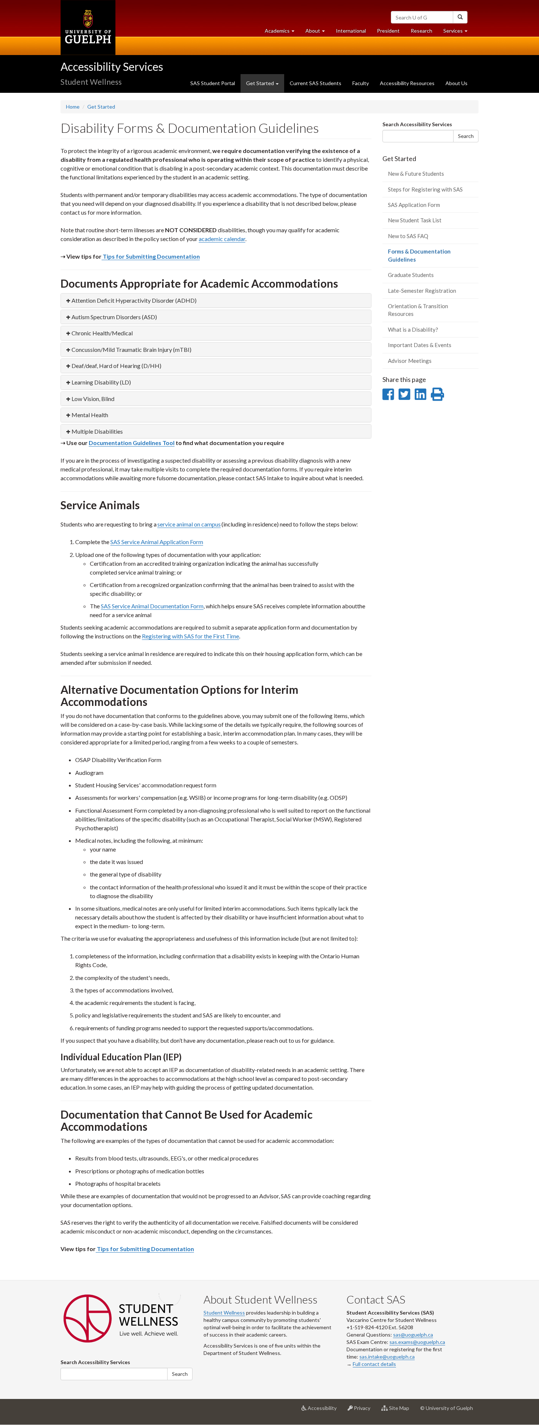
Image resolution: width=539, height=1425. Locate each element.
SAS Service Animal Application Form (156, 541)
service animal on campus (189, 524)
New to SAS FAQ (408, 236)
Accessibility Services (111, 66)
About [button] (317, 32)
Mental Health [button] (90, 414)
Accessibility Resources (407, 83)
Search (466, 136)
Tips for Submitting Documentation (151, 256)
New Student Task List (414, 220)
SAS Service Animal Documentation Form (152, 605)
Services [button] (458, 32)
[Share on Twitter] (404, 394)
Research (424, 32)
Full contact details (374, 1364)
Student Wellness (224, 1312)
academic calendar (222, 238)
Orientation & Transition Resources (418, 310)
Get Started (101, 106)
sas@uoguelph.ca (413, 1334)
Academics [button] (282, 32)
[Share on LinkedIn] (420, 394)
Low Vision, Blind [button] (93, 398)
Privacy (364, 1410)
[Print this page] (437, 394)
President (388, 31)
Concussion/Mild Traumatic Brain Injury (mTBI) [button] (131, 349)
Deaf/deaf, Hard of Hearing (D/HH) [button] (116, 365)
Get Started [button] (260, 83)
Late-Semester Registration (422, 290)
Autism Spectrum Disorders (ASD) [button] (114, 316)
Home (73, 106)
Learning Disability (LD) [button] (101, 382)
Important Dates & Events (419, 345)
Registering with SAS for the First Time (190, 636)
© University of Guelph (446, 1408)
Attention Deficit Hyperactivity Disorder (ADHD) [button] (134, 300)
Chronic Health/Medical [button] (102, 332)
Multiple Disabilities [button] (97, 431)
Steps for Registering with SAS (425, 189)
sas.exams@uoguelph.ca (417, 1342)
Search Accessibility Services (417, 124)
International (351, 31)
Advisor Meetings (410, 360)
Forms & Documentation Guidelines (419, 257)
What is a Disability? (413, 329)
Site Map (401, 1410)
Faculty (360, 83)
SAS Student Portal (212, 83)
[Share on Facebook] (388, 394)
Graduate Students (411, 274)
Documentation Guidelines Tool (132, 442)
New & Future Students (416, 173)
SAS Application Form (414, 204)
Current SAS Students (315, 83)
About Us (456, 83)
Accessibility (324, 1410)
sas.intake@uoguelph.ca (387, 1356)
